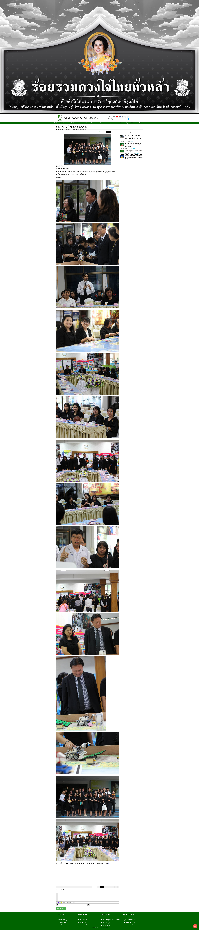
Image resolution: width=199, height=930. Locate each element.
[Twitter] (109, 119)
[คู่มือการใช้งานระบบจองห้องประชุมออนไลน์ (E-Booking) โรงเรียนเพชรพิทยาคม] (122, 151)
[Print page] (57, 166)
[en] (120, 117)
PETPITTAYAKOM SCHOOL (75, 117)
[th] (117, 117)
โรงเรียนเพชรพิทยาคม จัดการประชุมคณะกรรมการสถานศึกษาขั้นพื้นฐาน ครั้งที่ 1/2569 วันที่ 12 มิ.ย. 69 (134, 145)
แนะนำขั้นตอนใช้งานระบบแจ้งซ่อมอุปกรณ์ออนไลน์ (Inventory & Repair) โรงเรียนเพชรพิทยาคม (134, 157)
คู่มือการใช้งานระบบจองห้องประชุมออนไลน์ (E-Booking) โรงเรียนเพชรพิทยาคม (133, 151)
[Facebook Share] (106, 119)
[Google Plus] (112, 119)
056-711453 (132, 921)
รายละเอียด (58, 892)
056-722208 (132, 922)
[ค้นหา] (128, 119)
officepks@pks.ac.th (132, 924)
